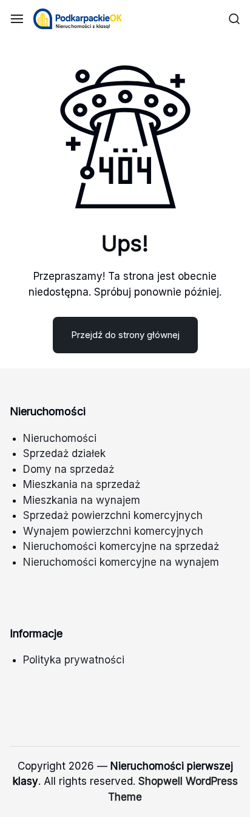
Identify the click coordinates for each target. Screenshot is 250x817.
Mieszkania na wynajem (81, 500)
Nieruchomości (59, 438)
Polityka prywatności (73, 660)
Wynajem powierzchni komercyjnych (113, 531)
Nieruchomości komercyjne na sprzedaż (121, 546)
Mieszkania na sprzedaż (81, 484)
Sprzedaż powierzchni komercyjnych (113, 515)
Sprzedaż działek (64, 453)
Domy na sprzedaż (68, 469)
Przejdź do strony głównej (125, 335)
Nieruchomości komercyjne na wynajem (121, 562)
